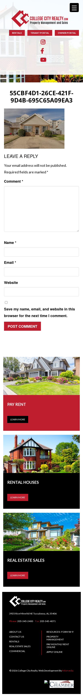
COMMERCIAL (17, 651)
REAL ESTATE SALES (19, 646)
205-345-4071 (48, 621)
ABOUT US (15, 631)
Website (11, 282)
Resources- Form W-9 (60, 631)
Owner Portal (67, 33)
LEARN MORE (17, 497)
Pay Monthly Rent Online (58, 646)
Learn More (17, 419)
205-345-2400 (25, 621)
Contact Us (16, 636)
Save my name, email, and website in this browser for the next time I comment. (39, 312)
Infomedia (67, 670)
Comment (13, 181)
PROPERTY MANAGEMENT (55, 638)
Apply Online (55, 651)
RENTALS (17, 33)
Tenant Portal (39, 33)
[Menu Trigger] (74, 7)
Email (10, 262)
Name (10, 242)
